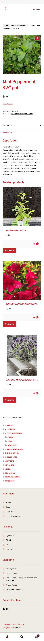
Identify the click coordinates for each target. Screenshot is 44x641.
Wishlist (9, 540)
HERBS (32, 25)
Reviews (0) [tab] (7, 132)
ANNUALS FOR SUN (20, 114)
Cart (7, 544)
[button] (38, 38)
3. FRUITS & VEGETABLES (19, 25)
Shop (8, 507)
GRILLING (8, 469)
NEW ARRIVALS (10, 473)
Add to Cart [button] (37, 243)
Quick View (9, 250)
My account (10, 535)
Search (22, 637)
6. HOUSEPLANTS (11, 457)
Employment (11, 568)
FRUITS (10, 437)
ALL (12, 114)
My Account (7, 637)
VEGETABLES (12, 445)
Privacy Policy (11, 585)
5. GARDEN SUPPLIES (12, 453)
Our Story (9, 511)
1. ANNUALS (9, 425)
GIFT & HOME (9, 465)
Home (6, 25)
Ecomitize (17, 627)
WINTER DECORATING (12, 477)
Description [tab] (7, 125)
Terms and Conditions (14, 589)
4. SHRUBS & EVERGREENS (14, 449)
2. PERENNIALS (10, 429)
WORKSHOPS (10, 481)
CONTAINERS (9, 461)
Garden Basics (11, 573)
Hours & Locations (13, 516)
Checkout (9, 549)
